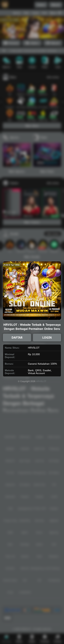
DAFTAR (17, 337)
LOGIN (47, 337)
